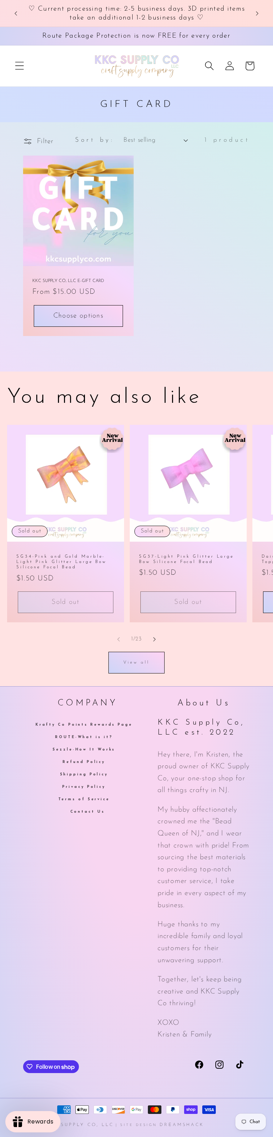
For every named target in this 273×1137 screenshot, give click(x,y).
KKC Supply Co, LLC (79, 1125)
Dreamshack (182, 1125)
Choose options (78, 315)
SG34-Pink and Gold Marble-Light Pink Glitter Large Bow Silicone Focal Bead (61, 561)
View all (136, 662)
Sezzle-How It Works (84, 750)
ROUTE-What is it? (84, 737)
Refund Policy (84, 762)
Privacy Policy (84, 787)
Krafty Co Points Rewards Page (84, 725)
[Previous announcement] (15, 13)
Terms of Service (84, 799)
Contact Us (87, 812)
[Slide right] (154, 639)
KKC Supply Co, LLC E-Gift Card (68, 281)
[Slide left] (118, 639)
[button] (19, 66)
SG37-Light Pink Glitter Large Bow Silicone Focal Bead (186, 559)
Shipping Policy (84, 774)
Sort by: (94, 140)
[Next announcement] (257, 13)
